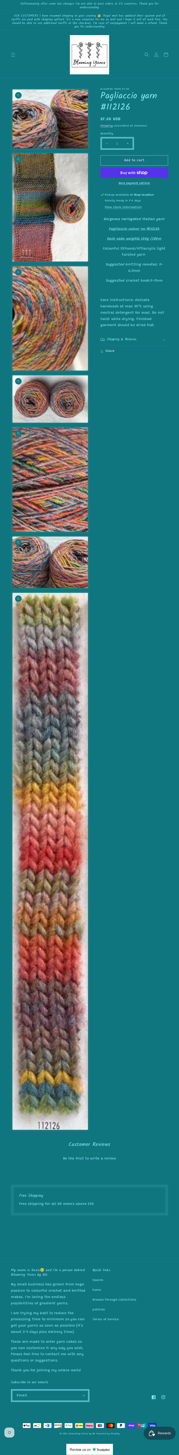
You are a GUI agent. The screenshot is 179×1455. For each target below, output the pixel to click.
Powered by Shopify (108, 1434)
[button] (13, 55)
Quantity (106, 133)
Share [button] (110, 351)
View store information (123, 207)
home (97, 1290)
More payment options (134, 183)
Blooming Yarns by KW (82, 1434)
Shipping (106, 126)
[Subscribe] (83, 1395)
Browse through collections (114, 1299)
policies (99, 1309)
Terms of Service (106, 1319)
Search (98, 1280)
